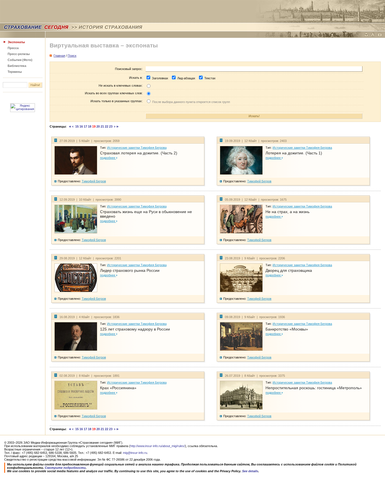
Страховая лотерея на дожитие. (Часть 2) (138, 153)
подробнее (108, 157)
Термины (15, 71)
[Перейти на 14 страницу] (73, 126)
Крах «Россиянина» (118, 388)
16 (81, 126)
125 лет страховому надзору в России (135, 329)
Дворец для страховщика (288, 270)
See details (250, 471)
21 (102, 126)
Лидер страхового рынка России (130, 270)
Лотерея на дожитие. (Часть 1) (293, 153)
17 (85, 126)
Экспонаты (16, 42)
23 (110, 126)
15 (77, 126)
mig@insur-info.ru (135, 452)
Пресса (13, 48)
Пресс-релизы (19, 54)
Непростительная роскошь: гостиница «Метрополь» (313, 388)
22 (106, 126)
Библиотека (17, 65)
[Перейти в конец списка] (117, 126)
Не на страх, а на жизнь (287, 211)
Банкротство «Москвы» (286, 329)
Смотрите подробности (65, 467)
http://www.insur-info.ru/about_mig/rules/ (157, 446)
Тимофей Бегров (94, 181)
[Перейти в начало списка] (70, 126)
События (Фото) (20, 60)
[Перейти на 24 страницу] (115, 126)
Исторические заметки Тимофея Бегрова (137, 147)
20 (98, 126)
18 (89, 126)
